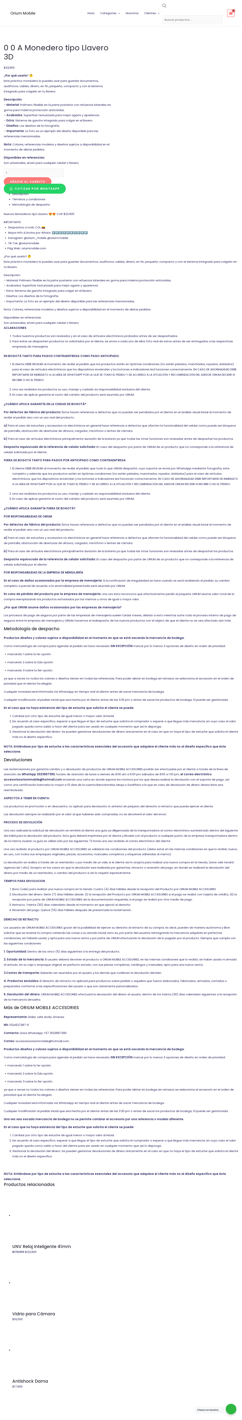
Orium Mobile (22, 13)
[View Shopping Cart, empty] (231, 13)
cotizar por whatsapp (37, 189)
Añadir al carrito (27, 182)
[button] (118, 13)
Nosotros (132, 13)
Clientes (150, 13)
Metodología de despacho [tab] (31, 204)
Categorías (108, 13)
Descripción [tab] (20, 194)
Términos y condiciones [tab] (28, 199)
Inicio (91, 13)
